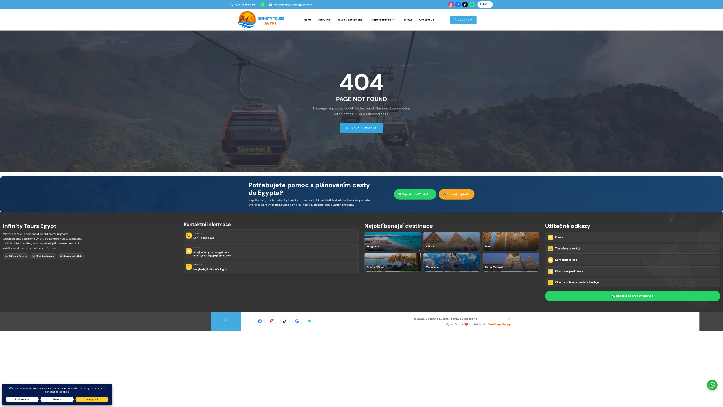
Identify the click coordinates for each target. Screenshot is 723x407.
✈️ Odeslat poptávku (456, 194)
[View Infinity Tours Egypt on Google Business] (297, 321)
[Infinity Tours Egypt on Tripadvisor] (472, 4)
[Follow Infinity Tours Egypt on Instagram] (272, 321)
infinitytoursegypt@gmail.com (212, 255)
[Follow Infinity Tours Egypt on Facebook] (260, 321)
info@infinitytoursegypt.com (211, 252)
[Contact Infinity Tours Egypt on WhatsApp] (263, 4)
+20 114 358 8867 (203, 238)
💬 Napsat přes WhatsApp (415, 194)
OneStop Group (499, 324)
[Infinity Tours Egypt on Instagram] (451, 4)
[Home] (260, 19)
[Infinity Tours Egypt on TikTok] (465, 4)
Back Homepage (364, 127)
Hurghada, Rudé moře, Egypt (210, 269)
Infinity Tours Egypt (493, 319)
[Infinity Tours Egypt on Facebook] (458, 4)
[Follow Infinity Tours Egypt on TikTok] (285, 321)
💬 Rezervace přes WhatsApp (632, 296)
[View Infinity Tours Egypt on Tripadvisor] (309, 321)
